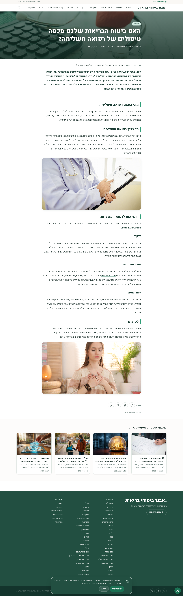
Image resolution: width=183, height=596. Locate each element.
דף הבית (137, 65)
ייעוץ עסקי (85, 529)
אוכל (87, 503)
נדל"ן (84, 7)
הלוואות (110, 514)
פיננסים (110, 574)
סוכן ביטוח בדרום (82, 551)
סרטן (111, 566)
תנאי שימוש (58, 514)
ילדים (111, 533)
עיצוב (87, 566)
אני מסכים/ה (117, 588)
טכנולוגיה (85, 522)
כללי (87, 533)
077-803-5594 (155, 512)
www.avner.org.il (33, 591)
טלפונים (110, 525)
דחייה (103, 588)
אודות (41, 7)
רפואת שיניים (84, 574)
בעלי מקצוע (108, 510)
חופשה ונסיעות (83, 518)
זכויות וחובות (108, 518)
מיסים (110, 544)
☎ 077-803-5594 (160, 2)
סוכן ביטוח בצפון (106, 563)
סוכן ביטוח (74, 7)
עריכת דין (85, 570)
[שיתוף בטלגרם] (118, 405)
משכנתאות (108, 548)
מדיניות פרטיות (57, 510)
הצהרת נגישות (57, 518)
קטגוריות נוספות (56, 7)
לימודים (110, 540)
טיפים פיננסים (106, 7)
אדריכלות (109, 503)
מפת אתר (59, 522)
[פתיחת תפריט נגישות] (177, 590)
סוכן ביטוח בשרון (82, 563)
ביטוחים (129, 7)
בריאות (119, 7)
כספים (86, 537)
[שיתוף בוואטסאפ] (132, 405)
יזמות (111, 529)
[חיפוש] (19, 7)
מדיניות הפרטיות (91, 583)
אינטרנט (110, 507)
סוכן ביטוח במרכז (82, 559)
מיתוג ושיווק (84, 544)
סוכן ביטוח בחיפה (106, 555)
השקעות (93, 7)
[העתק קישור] (111, 405)
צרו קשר (31, 7)
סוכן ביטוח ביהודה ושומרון (79, 555)
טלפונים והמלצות (82, 525)
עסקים (110, 570)
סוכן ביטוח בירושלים (105, 559)
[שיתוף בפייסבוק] (125, 405)
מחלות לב (85, 540)
